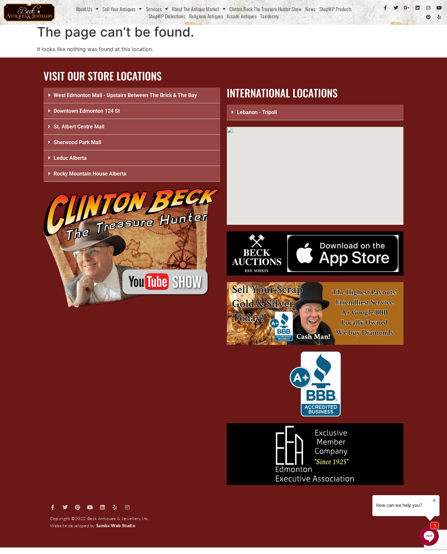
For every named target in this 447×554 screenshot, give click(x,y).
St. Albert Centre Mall (79, 127)
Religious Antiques (206, 16)
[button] (132, 95)
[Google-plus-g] (406, 7)
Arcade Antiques (241, 16)
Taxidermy (269, 16)
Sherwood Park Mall (77, 142)
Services (154, 8)
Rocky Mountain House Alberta (90, 174)
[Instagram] (428, 7)
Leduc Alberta (70, 158)
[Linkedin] (417, 7)
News (310, 8)
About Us (84, 8)
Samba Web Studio (115, 525)
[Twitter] (396, 7)
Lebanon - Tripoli (257, 112)
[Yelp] (439, 17)
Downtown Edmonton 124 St (87, 111)
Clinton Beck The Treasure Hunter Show (265, 8)
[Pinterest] (428, 17)
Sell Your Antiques (118, 8)
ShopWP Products (335, 8)
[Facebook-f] (385, 7)
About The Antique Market (195, 8)
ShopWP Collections (167, 16)
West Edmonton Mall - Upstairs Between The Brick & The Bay (125, 95)
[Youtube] (439, 7)
